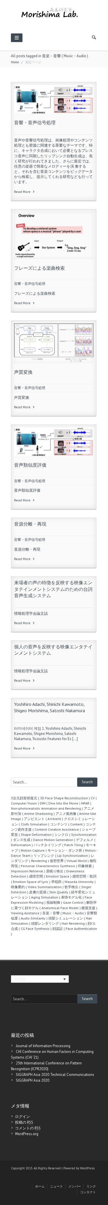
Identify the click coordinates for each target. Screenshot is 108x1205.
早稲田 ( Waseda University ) (73, 882)
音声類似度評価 (30, 465)
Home (15, 62)
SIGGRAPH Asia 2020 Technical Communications (55, 1074)
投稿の (24, 1122)
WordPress (87, 1168)
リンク (91, 1186)
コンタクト (88, 1192)
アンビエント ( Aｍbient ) (43, 819)
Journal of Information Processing (43, 1045)
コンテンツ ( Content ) (67, 824)
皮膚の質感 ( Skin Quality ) (49, 892)
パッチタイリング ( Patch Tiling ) (59, 845)
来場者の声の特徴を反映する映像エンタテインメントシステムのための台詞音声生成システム (53, 589)
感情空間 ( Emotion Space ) (50, 876)
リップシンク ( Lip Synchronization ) (61, 855)
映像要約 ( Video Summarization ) (37, 887)
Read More (22, 191)
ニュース (56, 1186)
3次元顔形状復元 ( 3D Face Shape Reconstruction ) (50, 798)
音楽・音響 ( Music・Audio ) (64, 913)
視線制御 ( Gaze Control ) (66, 902)
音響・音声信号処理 (35, 122)
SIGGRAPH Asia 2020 (32, 1080)
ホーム (40, 1186)
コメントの (28, 1128)
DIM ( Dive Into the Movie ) (60, 803)
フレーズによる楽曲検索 (39, 268)
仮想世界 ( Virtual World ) (69, 861)
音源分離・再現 (30, 524)
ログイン (22, 1116)
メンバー (74, 1186)
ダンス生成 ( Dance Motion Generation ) (44, 840)
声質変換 (23, 372)
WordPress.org (26, 1133)
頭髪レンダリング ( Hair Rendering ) (59, 923)
